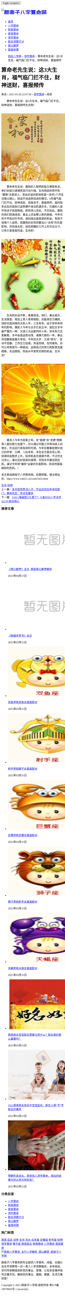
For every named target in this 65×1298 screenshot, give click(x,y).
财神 (10, 485)
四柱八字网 (14, 56)
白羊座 (35, 1239)
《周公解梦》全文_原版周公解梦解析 (30, 569)
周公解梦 (13, 45)
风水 (28, 1239)
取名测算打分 (16, 41)
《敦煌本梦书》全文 (20, 635)
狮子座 (17, 1243)
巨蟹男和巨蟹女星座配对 (22, 835)
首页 (10, 21)
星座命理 (13, 49)
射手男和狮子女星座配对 (22, 768)
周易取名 (26, 1243)
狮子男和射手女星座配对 (22, 901)
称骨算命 (13, 29)
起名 (10, 1239)
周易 (4, 1239)
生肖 (4, 485)
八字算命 (13, 25)
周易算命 (13, 33)
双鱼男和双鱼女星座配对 (22, 702)
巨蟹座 (44, 1239)
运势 (16, 1239)
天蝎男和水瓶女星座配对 (22, 968)
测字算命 (13, 37)
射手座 (53, 1239)
